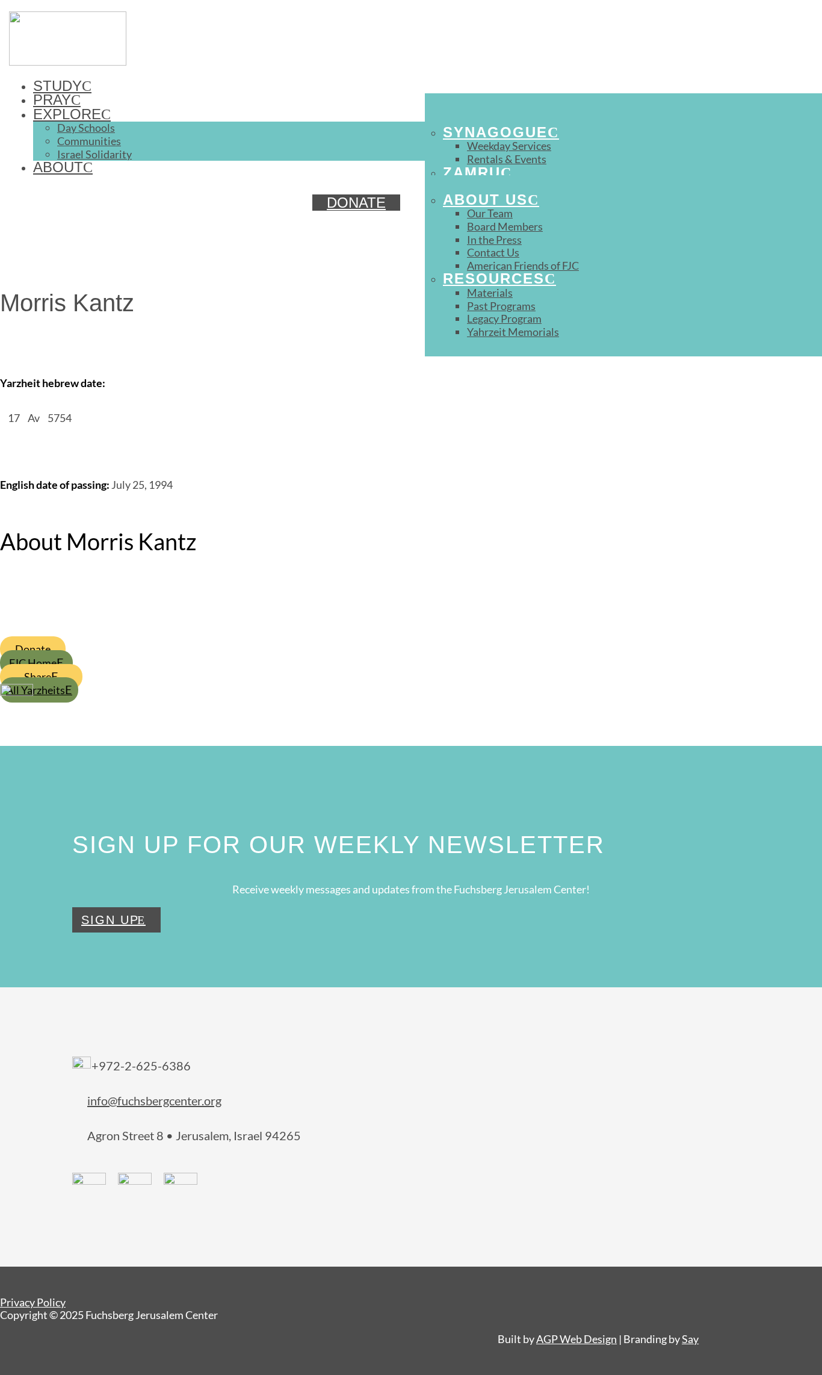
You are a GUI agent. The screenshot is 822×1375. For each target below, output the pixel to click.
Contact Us (493, 252)
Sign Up (110, 919)
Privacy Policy (33, 1302)
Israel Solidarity (94, 154)
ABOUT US (485, 199)
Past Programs (501, 305)
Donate (33, 649)
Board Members (505, 226)
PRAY (52, 100)
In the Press (494, 239)
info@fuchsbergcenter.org (154, 1100)
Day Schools (86, 127)
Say (690, 1339)
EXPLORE (67, 114)
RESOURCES (494, 278)
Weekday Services (509, 145)
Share (37, 676)
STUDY (57, 86)
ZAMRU (472, 172)
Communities (89, 140)
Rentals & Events (506, 159)
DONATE (356, 202)
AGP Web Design (576, 1339)
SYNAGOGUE (495, 132)
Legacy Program (504, 318)
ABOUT (58, 167)
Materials (490, 292)
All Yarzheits (35, 690)
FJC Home (33, 662)
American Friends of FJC (523, 265)
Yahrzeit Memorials (513, 331)
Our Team (490, 213)
